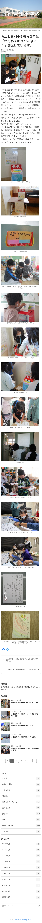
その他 (20, 779)
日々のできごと (21, 827)
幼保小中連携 (20, 785)
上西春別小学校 (6, 30)
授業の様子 (15, 30)
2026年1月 (20, 886)
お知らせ (20, 832)
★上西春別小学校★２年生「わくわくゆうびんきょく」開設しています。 (20, 41)
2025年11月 (20, 898)
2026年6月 (20, 857)
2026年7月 (20, 851)
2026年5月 (20, 863)
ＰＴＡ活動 (20, 791)
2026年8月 (20, 845)
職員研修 (20, 797)
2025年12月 (20, 892)
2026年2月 (20, 880)
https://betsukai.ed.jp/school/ (23, 920)
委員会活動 (20, 809)
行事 (21, 821)
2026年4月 (20, 868)
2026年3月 (20, 874)
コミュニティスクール (20, 803)
